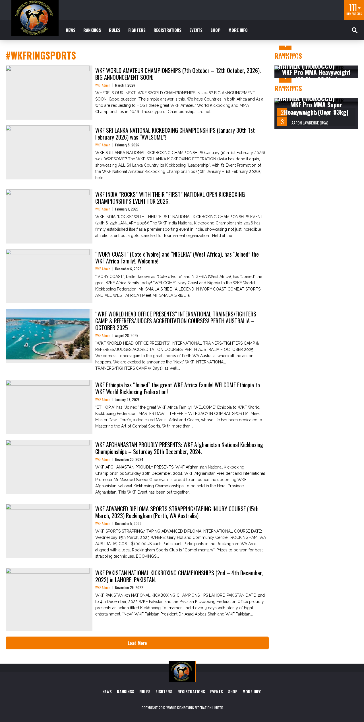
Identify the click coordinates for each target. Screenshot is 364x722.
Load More (137, 643)
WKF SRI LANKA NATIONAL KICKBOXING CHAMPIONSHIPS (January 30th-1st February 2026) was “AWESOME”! (175, 133)
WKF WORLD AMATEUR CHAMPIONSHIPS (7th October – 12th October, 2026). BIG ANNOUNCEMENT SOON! (178, 73)
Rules (114, 30)
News (70, 30)
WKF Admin (102, 85)
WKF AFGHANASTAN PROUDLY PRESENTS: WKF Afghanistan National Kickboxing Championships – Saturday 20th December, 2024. (179, 448)
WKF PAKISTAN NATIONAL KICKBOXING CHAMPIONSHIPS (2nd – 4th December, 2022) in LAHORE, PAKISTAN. (179, 576)
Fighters (137, 30)
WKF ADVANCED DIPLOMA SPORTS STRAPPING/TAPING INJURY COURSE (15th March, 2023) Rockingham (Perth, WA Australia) (176, 512)
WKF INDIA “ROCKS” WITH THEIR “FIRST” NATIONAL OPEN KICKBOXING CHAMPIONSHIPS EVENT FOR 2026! (170, 197)
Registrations (167, 30)
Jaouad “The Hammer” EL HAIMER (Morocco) (315, 62)
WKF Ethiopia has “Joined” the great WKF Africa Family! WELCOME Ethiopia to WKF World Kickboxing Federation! (177, 388)
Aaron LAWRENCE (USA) (309, 123)
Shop (215, 30)
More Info (238, 30)
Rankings (92, 30)
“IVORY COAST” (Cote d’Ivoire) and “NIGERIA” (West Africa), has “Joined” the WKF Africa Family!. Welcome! (177, 257)
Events (195, 30)
